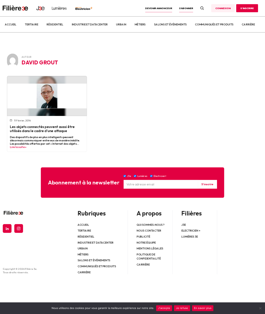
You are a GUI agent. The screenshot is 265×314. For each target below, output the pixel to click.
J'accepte (164, 308)
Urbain (121, 24)
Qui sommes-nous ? (151, 224)
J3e (183, 224)
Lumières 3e (189, 236)
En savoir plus (203, 308)
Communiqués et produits (214, 24)
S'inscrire (207, 184)
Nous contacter (149, 230)
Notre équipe (146, 242)
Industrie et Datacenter (90, 24)
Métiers (140, 24)
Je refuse (182, 308)
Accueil (10, 24)
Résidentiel (55, 24)
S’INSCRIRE (247, 8)
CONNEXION (222, 8)
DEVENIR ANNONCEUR (158, 8)
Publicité (143, 236)
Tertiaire (31, 24)
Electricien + (190, 230)
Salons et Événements (170, 24)
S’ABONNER (186, 8)
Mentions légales (150, 248)
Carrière (248, 24)
